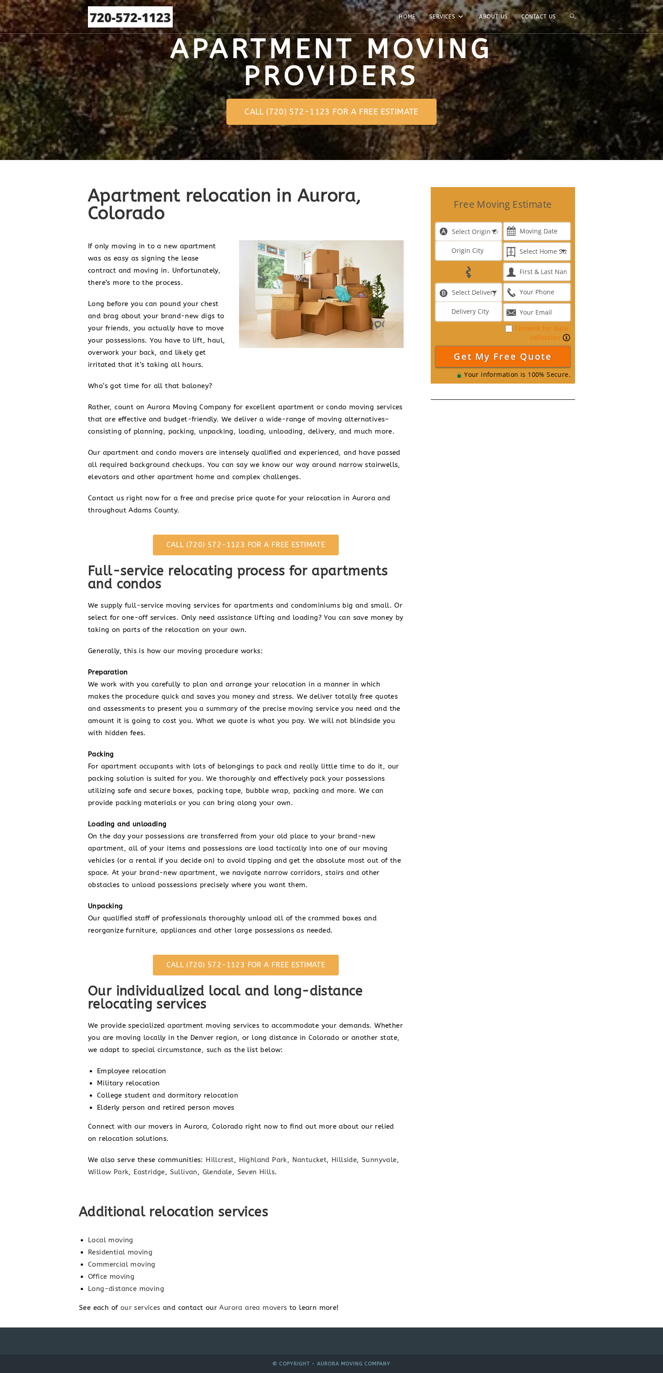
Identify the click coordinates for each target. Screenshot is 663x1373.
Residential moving (120, 1252)
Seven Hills (256, 1172)
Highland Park (263, 1160)
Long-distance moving (126, 1289)
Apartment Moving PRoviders (331, 62)
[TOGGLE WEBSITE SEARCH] (572, 16)
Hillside (344, 1160)
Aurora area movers (253, 1308)
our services (140, 1308)
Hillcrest (220, 1160)
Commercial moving (122, 1264)
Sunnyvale (379, 1160)
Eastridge (149, 1172)
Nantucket (309, 1160)
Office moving (111, 1276)
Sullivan (184, 1172)
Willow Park (108, 1172)
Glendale (217, 1172)
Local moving (111, 1240)
